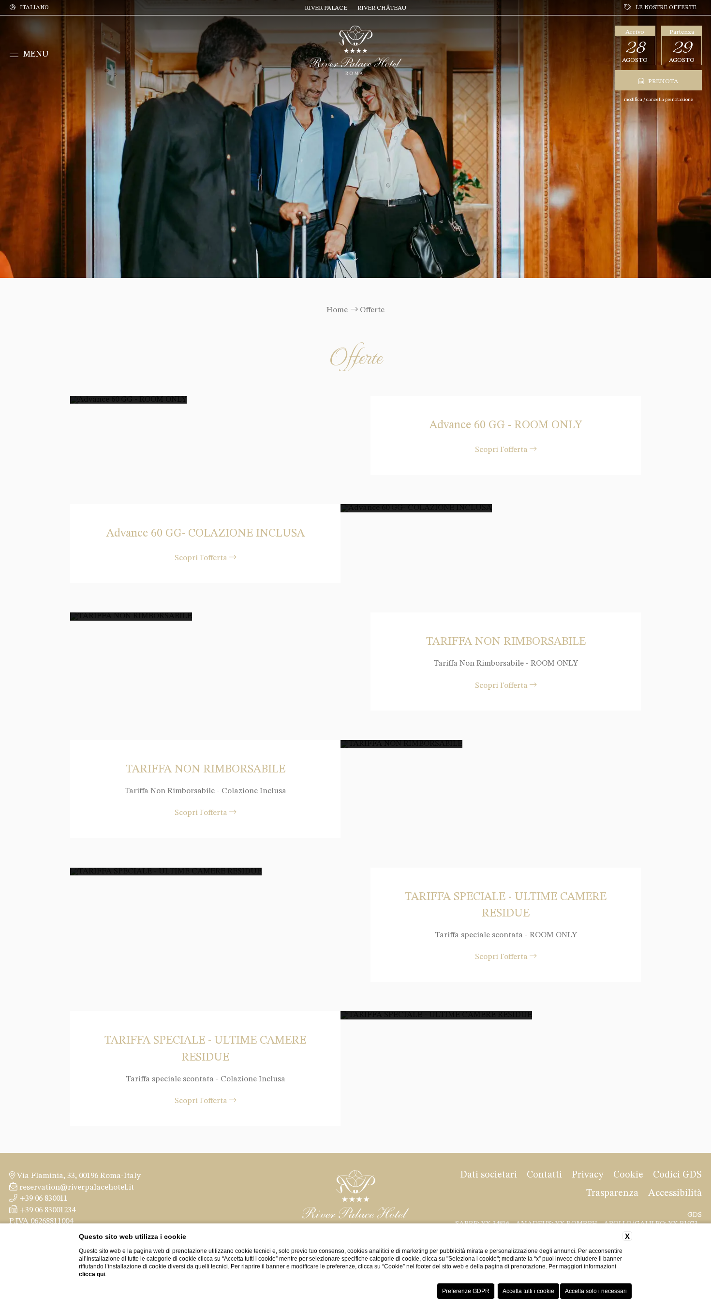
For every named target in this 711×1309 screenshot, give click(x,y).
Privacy (588, 1175)
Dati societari (488, 1175)
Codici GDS (677, 1175)
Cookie (628, 1175)
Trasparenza (612, 1193)
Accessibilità (675, 1193)
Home (337, 310)
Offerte (372, 310)
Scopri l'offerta (502, 449)
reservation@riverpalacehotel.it (75, 1187)
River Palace (326, 8)
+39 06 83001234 (46, 1210)
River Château (381, 8)
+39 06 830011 (42, 1198)
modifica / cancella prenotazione (658, 99)
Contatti (544, 1175)
